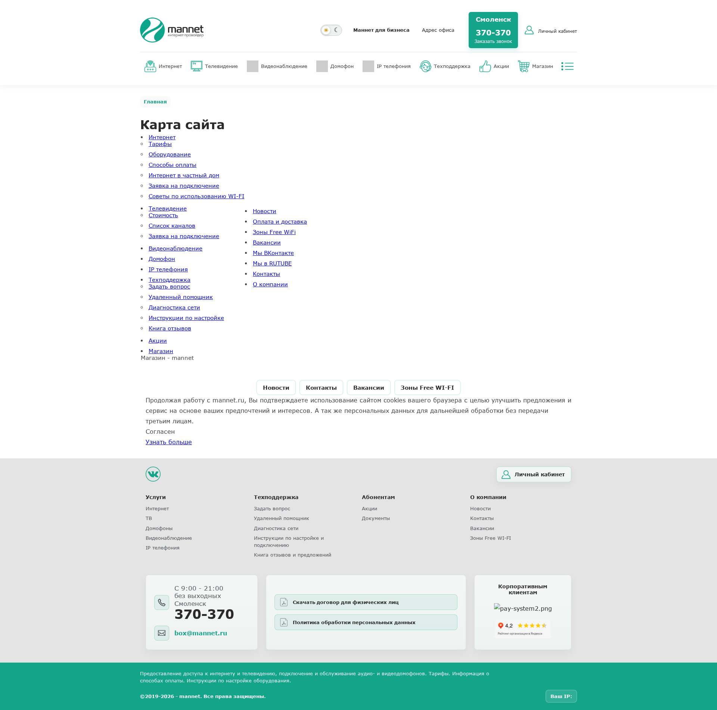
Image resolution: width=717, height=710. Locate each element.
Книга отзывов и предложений (292, 555)
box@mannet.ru (200, 632)
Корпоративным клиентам (522, 589)
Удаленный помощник (181, 296)
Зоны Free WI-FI (427, 387)
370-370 (204, 614)
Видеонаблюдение (284, 66)
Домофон (342, 66)
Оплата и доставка (280, 221)
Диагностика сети (174, 307)
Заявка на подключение (184, 185)
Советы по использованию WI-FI (196, 196)
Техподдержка (452, 66)
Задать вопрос (169, 286)
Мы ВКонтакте (273, 252)
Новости (264, 211)
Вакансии (267, 242)
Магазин (542, 66)
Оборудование (170, 154)
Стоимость (163, 215)
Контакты (266, 273)
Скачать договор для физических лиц (345, 602)
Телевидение (221, 66)
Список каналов (172, 225)
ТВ (149, 518)
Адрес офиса (438, 30)
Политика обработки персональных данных (354, 622)
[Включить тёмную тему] (331, 30)
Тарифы (160, 143)
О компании (270, 284)
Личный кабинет (557, 31)
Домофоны (159, 528)
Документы (376, 518)
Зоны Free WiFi (274, 231)
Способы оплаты (172, 164)
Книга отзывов (170, 328)
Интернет (170, 66)
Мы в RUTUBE (272, 263)
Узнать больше (169, 441)
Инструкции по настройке (186, 317)
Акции (501, 66)
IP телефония (394, 66)
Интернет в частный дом (184, 175)
